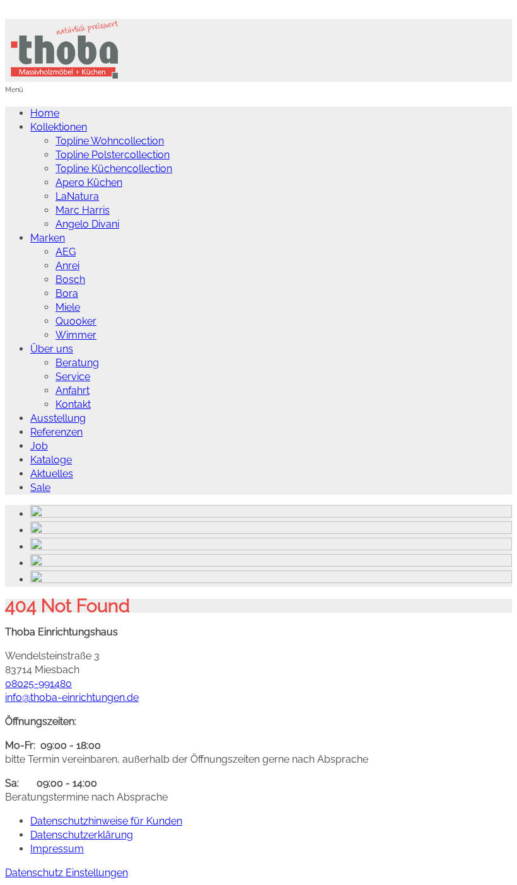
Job (39, 446)
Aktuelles (51, 474)
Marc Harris (82, 210)
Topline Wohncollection (109, 141)
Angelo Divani (87, 224)
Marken (47, 238)
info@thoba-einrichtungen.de (72, 697)
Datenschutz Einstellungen (66, 873)
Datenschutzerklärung (81, 835)
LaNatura (77, 196)
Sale (40, 488)
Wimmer (75, 335)
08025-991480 (38, 684)
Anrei (67, 266)
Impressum (57, 849)
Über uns (51, 349)
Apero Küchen (88, 182)
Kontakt (73, 404)
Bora (66, 293)
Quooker (75, 321)
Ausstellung (58, 418)
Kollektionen (58, 127)
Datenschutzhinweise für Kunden (106, 821)
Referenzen (56, 432)
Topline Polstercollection (112, 155)
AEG (65, 252)
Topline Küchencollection (113, 169)
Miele (67, 307)
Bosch (70, 280)
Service (72, 377)
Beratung (77, 363)
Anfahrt (72, 390)
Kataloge (51, 460)
